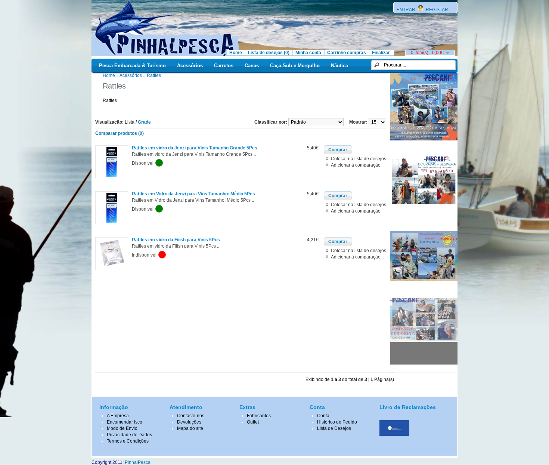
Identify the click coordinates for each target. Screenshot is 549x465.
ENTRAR (406, 9)
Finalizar (381, 52)
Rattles (154, 75)
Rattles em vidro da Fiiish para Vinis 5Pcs (176, 239)
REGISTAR (436, 9)
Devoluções (189, 422)
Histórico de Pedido (337, 422)
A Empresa (118, 415)
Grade (144, 122)
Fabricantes (259, 415)
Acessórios (190, 65)
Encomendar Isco (124, 422)
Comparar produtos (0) (119, 133)
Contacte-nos (190, 415)
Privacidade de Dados (129, 434)
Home (235, 52)
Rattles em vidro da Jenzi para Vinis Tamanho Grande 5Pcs (194, 148)
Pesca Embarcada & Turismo (132, 65)
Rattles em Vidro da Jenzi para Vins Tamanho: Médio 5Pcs (193, 193)
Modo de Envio (122, 428)
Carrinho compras (346, 52)
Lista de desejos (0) (268, 52)
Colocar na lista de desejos (358, 158)
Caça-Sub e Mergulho (295, 65)
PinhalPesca (138, 462)
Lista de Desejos (334, 428)
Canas (252, 65)
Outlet (253, 422)
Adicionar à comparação (356, 165)
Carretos (223, 65)
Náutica (339, 65)
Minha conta (308, 52)
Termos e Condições (128, 441)
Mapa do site (190, 428)
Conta (323, 415)
